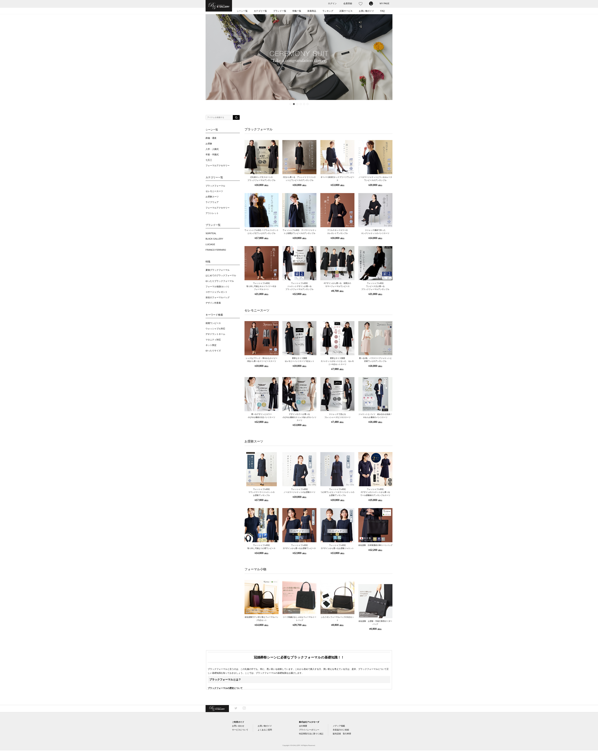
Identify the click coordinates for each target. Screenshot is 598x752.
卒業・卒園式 (212, 154)
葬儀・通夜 (211, 138)
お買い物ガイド (265, 726)
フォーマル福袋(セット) (217, 286)
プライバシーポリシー (309, 730)
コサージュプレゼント (216, 292)
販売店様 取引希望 (342, 734)
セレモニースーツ (214, 191)
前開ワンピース (213, 323)
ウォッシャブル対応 (215, 328)
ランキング (327, 11)
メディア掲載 (339, 726)
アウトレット (212, 213)
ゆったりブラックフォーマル (220, 281)
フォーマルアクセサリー (218, 165)
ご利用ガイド (238, 722)
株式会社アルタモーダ (309, 722)
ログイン (332, 3)
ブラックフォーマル (215, 186)
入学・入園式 (212, 149)
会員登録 (347, 3)
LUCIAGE (210, 244)
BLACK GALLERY (214, 239)
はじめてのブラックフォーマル (221, 275)
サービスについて (240, 730)
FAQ (382, 11)
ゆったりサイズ (213, 350)
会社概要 (303, 726)
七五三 (209, 160)
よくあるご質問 (265, 730)
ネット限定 (211, 345)
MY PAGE (384, 3)
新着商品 (311, 11)
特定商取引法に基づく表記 (311, 734)
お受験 (209, 144)
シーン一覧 (242, 11)
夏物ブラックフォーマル (218, 270)
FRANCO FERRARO (216, 250)
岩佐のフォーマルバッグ (218, 297)
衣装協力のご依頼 (341, 730)
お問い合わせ (238, 726)
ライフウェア (212, 202)
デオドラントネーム (215, 334)
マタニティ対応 (213, 340)
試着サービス (346, 11)
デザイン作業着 (213, 303)
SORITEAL (211, 233)
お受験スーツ (212, 197)
